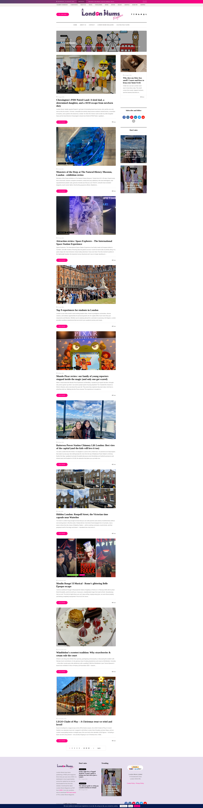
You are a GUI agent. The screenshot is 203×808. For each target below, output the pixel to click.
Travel (90, 4)
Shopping (142, 4)
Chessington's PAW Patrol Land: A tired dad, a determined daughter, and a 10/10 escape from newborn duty (84, 103)
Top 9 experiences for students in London (77, 310)
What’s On (83, 4)
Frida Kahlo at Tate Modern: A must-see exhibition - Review (112, 788)
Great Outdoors (72, 713)
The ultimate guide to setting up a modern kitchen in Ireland (88, 786)
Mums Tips (135, 4)
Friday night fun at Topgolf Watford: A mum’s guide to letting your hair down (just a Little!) (132, 83)
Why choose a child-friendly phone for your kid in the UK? (101, 1)
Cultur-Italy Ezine (123, 25)
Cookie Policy (131, 783)
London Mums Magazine (106, 25)
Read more (62, 122)
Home (75, 25)
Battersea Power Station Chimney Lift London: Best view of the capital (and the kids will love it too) (134, 154)
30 (88, 748)
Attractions (62, 91)
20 (86, 748)
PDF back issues (71, 792)
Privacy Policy (140, 783)
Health (120, 4)
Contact (92, 25)
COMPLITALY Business (70, 803)
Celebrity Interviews (62, 4)
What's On (70, 163)
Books (106, 4)
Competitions (74, 4)
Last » (99, 748)
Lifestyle (126, 4)
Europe (82, 574)
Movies (113, 4)
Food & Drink (98, 4)
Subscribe (64, 14)
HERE (61, 790)
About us (83, 25)
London (70, 367)
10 (84, 748)
